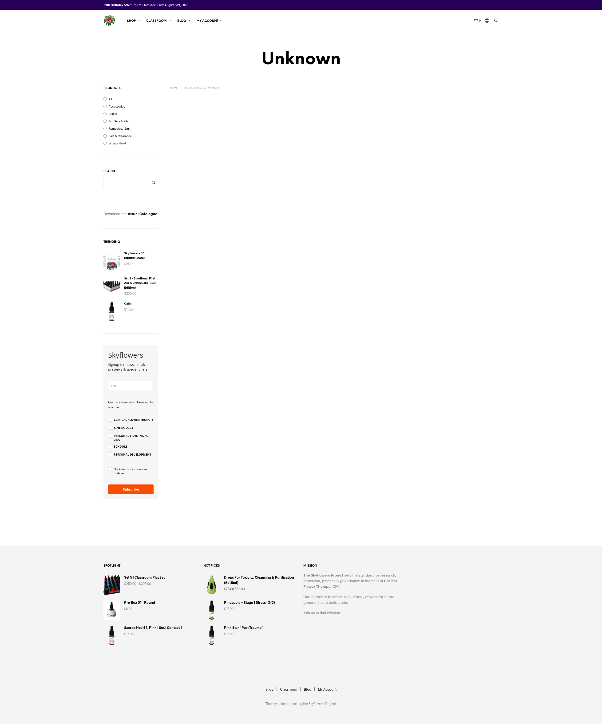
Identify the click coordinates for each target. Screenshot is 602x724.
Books (113, 114)
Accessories (117, 106)
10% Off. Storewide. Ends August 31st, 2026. (160, 5)
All (110, 99)
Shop (131, 21)
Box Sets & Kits (118, 121)
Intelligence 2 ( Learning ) (188, 180)
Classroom (156, 21)
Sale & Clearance (120, 136)
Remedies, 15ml (119, 128)
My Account (207, 21)
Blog (181, 21)
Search (153, 182)
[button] (477, 20)
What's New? (117, 143)
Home (174, 88)
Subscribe (131, 489)
